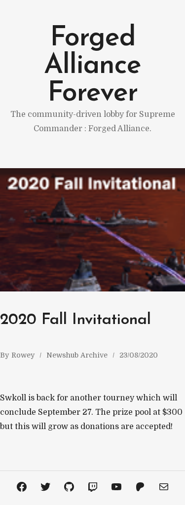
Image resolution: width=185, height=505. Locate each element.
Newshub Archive (77, 355)
